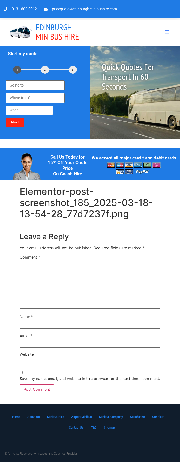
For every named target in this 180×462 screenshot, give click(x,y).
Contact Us (76, 427)
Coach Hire (137, 417)
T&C (94, 427)
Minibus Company (111, 417)
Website (27, 354)
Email (26, 335)
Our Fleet (158, 417)
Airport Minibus (81, 417)
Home (16, 417)
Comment (30, 257)
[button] (167, 32)
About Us (33, 417)
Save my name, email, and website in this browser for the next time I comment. (90, 378)
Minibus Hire (57, 32)
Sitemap (109, 427)
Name (26, 316)
